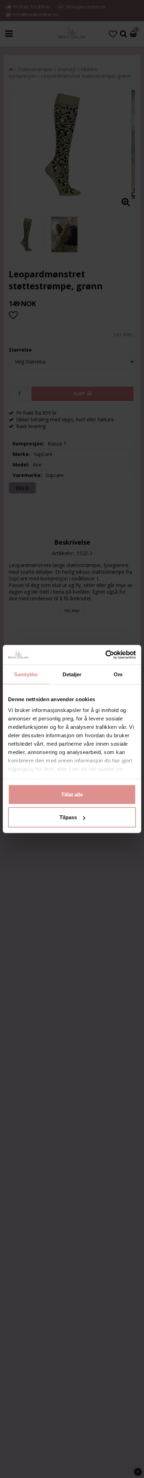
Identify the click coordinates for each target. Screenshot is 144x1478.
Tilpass (68, 817)
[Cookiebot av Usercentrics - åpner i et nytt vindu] (105, 654)
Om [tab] (118, 674)
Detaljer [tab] (72, 674)
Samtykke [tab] (26, 674)
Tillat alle (72, 794)
